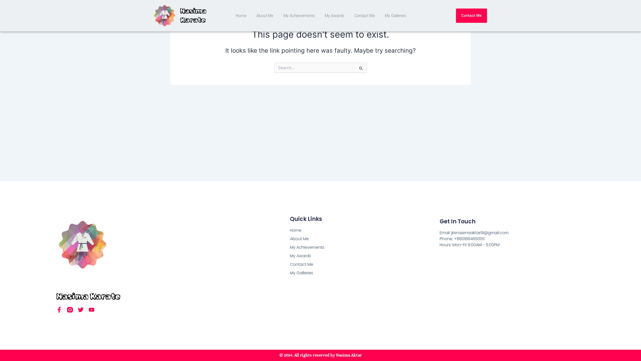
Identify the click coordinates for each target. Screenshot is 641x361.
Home (241, 15)
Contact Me (364, 15)
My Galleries (395, 15)
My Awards (334, 15)
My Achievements (299, 15)
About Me (264, 15)
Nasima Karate (88, 296)
